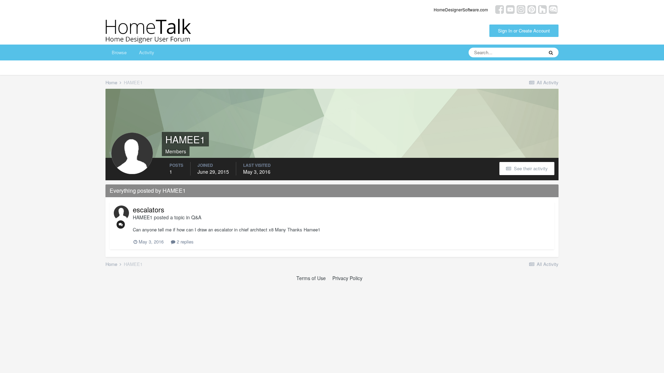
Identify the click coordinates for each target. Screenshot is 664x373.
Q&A (196, 217)
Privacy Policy (347, 278)
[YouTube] (510, 9)
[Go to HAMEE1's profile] (121, 213)
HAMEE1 (143, 217)
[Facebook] (499, 9)
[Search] (551, 52)
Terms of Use (311, 278)
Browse (119, 52)
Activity (146, 52)
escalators (148, 209)
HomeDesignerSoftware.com (461, 9)
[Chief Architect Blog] (553, 9)
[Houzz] (542, 9)
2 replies (184, 241)
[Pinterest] (531, 9)
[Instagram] (521, 9)
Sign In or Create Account (524, 30)
